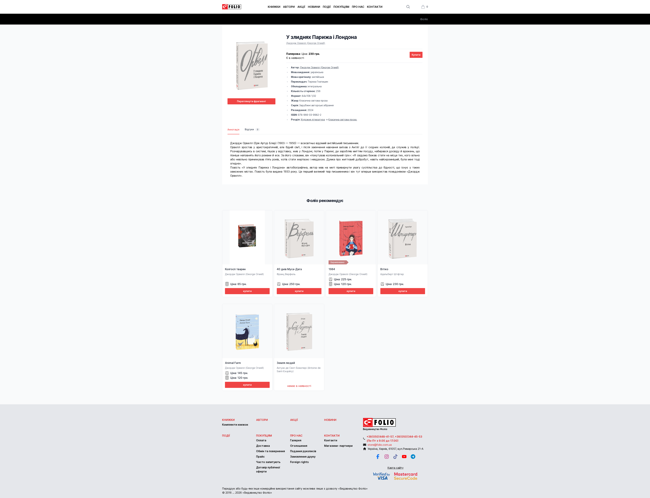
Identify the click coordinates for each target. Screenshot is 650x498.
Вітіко (384, 269)
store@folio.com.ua (380, 444)
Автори (289, 6)
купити (247, 291)
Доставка (263, 445)
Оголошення (298, 445)
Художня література (313, 119)
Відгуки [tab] (251, 129)
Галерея (295, 440)
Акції (301, 6)
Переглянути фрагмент (251, 101)
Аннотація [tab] (233, 129)
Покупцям (341, 6)
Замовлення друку (303, 456)
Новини (314, 6)
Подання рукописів (303, 451)
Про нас (358, 6)
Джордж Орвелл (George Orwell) (305, 43)
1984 (332, 269)
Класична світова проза (342, 119)
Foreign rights (299, 462)
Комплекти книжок (235, 424)
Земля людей (286, 363)
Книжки (274, 6)
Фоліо (424, 19)
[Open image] (251, 64)
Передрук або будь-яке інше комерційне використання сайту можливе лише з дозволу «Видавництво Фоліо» (295, 488)
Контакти (374, 6)
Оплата (261, 440)
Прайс (260, 456)
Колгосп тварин (235, 269)
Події (327, 6)
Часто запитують (268, 462)
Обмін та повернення (270, 451)
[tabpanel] (325, 156)
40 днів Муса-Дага (289, 269)
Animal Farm (233, 363)
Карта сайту (395, 467)
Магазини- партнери (338, 445)
